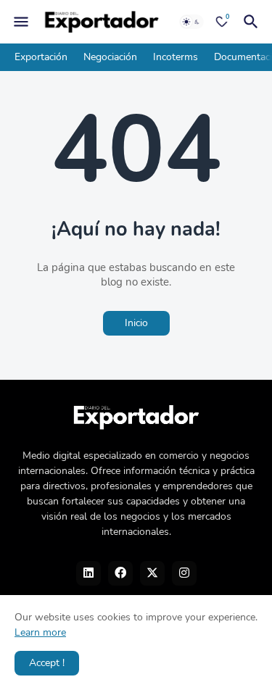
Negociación (110, 57)
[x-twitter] (152, 573)
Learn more (40, 632)
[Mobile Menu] (21, 21)
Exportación (41, 57)
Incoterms (175, 57)
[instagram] (184, 573)
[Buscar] (253, 21)
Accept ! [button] (47, 663)
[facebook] (120, 573)
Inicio (136, 323)
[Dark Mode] (191, 21)
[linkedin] (88, 573)
